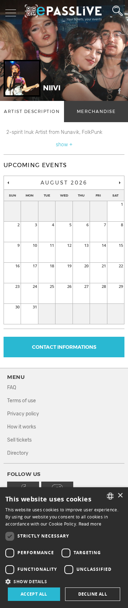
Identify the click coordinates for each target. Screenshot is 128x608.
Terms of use (21, 401)
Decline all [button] (92, 594)
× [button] (120, 495)
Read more (90, 524)
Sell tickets (19, 440)
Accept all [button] (34, 594)
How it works (21, 427)
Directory (17, 453)
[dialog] (64, 547)
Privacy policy (23, 414)
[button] (64, 581)
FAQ (11, 388)
